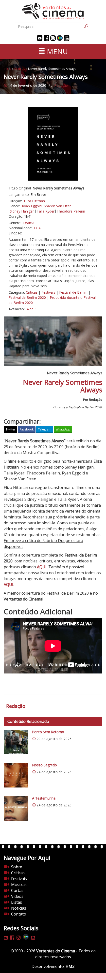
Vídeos (17, 896)
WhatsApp (63, 429)
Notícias (18, 908)
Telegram (44, 429)
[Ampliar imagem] (53, 144)
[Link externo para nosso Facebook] (46, 38)
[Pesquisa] (86, 26)
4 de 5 (31, 309)
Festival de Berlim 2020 (27, 297)
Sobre (16, 867)
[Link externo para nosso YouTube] (66, 38)
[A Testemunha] (16, 808)
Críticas (19, 68)
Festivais (48, 292)
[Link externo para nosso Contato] (39, 38)
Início (7, 68)
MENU (56, 51)
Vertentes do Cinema (55, 951)
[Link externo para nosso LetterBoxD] (60, 38)
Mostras (19, 884)
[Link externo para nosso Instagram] (53, 38)
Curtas (17, 890)
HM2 (70, 966)
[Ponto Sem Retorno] (16, 742)
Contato (18, 914)
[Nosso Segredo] (16, 775)
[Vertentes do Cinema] (53, 11)
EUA (37, 228)
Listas (16, 902)
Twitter (10, 429)
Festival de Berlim (73, 292)
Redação (61, 85)
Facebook (27, 429)
